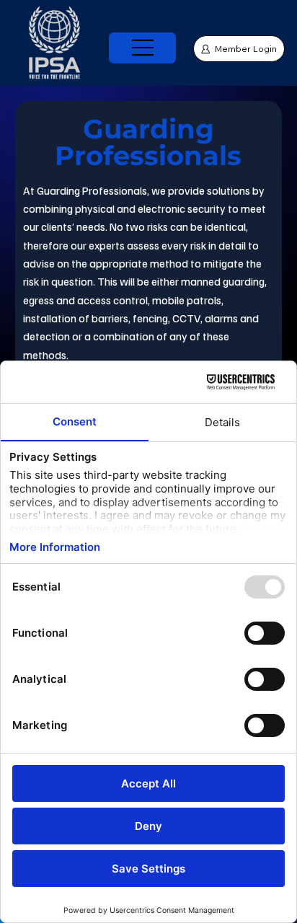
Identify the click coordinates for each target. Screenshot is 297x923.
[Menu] (143, 47)
